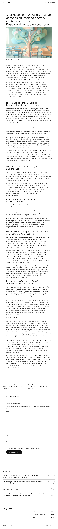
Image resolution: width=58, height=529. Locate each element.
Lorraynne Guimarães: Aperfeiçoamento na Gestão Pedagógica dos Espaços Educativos (14, 386)
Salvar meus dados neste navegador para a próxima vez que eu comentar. (24, 448)
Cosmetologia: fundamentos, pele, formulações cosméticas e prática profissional (23, 482)
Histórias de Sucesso (21, 59)
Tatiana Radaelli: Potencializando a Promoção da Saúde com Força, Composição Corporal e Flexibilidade (40, 386)
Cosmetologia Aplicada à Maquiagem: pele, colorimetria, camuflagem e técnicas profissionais (21, 476)
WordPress (52, 525)
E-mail (8, 435)
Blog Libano (6, 2)
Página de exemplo (50, 2)
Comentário (9, 411)
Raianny (13, 59)
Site (7, 441)
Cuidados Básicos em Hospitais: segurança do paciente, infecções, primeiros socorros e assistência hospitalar (24, 494)
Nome (7, 428)
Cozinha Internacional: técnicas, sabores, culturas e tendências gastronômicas (19, 488)
